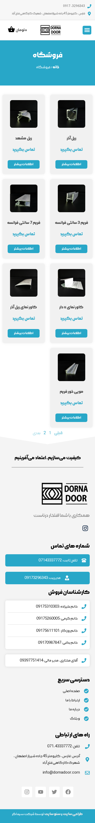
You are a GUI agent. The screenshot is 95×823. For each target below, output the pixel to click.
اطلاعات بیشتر (71, 164)
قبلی (58, 433)
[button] (87, 30)
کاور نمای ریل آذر (23, 307)
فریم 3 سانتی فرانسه (71, 222)
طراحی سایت (73, 814)
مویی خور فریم (71, 391)
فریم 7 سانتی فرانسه (23, 222)
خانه (56, 67)
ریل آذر (71, 138)
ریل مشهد (23, 138)
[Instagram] (85, 528)
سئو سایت (52, 814)
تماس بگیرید (71, 149)
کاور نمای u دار (71, 307)
